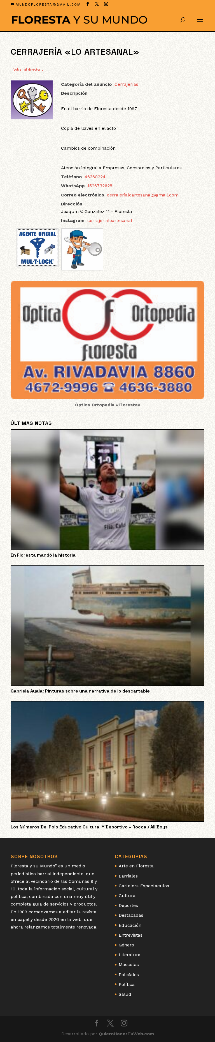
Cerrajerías (126, 84)
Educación (130, 925)
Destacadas (131, 915)
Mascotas (129, 964)
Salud (125, 994)
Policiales (129, 974)
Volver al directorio (28, 69)
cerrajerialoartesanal (109, 220)
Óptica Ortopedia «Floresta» (107, 404)
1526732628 (99, 185)
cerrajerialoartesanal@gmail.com (143, 195)
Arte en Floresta (136, 866)
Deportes (128, 905)
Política (127, 984)
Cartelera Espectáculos (144, 885)
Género (126, 945)
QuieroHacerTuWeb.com (126, 1033)
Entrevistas (130, 935)
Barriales (128, 876)
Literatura (130, 954)
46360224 (95, 176)
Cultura (127, 895)
